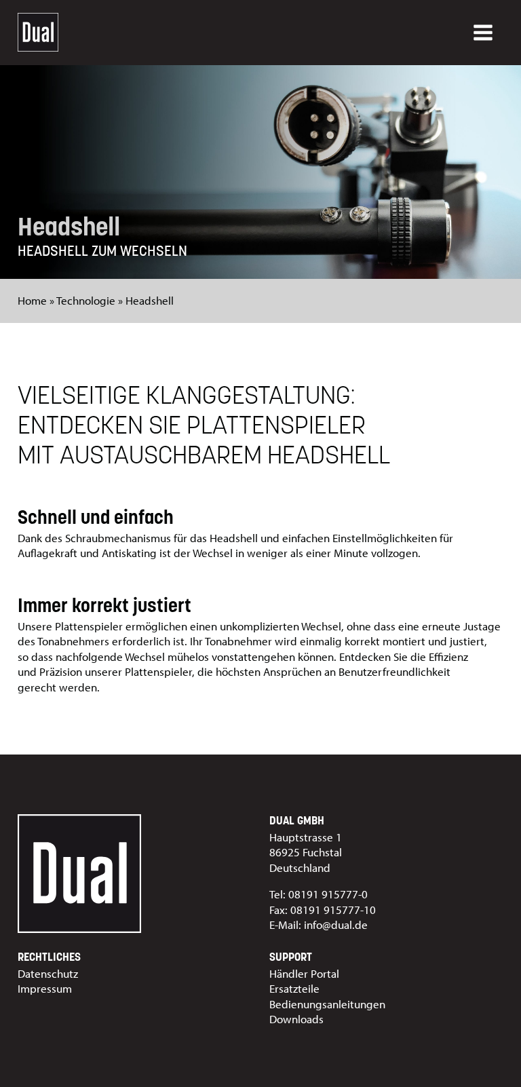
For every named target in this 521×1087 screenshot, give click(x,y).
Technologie (85, 300)
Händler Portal (304, 973)
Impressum (45, 988)
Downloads (296, 1019)
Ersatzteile (294, 988)
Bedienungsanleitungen (327, 1004)
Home (32, 300)
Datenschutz (48, 973)
